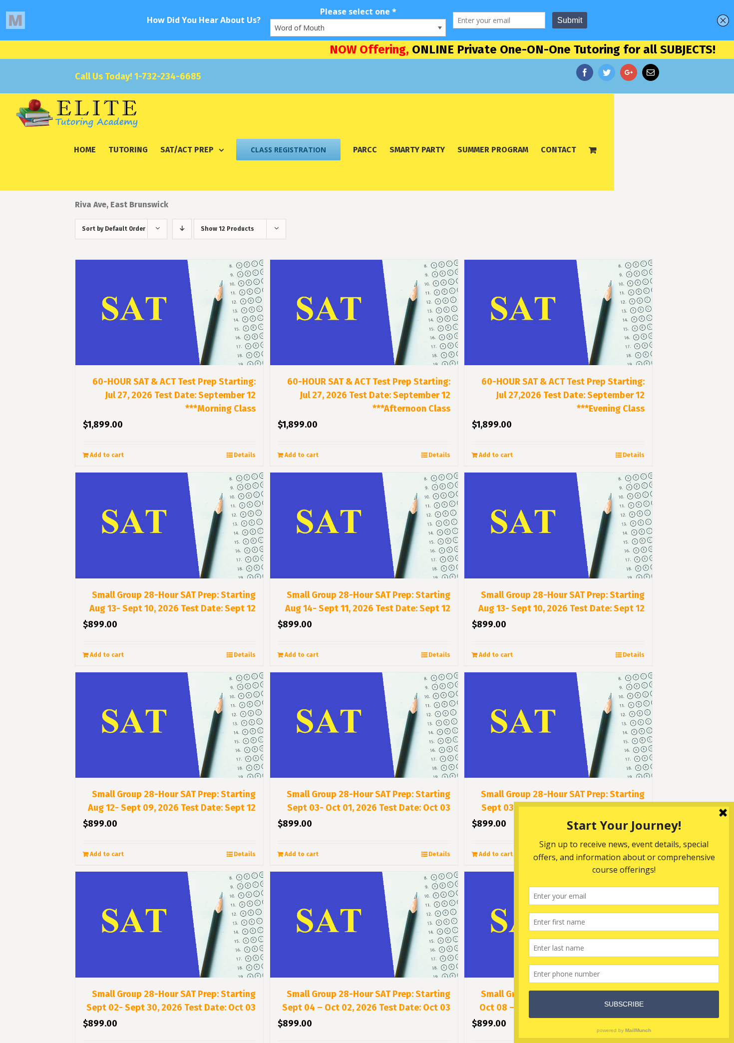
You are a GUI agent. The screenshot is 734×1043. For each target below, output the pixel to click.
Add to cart (107, 455)
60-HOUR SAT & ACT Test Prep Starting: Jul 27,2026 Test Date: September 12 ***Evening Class (563, 395)
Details (245, 455)
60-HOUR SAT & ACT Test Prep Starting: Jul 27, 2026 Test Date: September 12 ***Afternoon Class (368, 395)
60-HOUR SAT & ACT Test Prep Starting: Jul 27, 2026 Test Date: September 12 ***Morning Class (174, 395)
